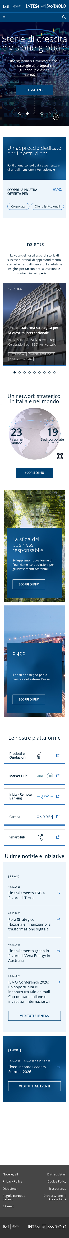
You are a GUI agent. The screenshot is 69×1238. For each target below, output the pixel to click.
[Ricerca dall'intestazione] (64, 17)
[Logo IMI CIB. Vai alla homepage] (12, 6)
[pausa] (56, 117)
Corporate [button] (18, 206)
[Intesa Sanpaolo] (47, 1226)
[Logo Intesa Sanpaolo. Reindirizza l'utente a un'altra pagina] (46, 6)
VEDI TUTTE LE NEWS (34, 1016)
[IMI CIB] (11, 1226)
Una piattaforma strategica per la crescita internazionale (33, 330)
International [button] (17, 354)
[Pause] (60, 454)
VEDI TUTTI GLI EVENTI (34, 1086)
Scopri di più (34, 473)
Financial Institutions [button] (41, 354)
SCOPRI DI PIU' (34, 90)
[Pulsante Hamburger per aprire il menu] (4, 17)
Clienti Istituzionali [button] (47, 206)
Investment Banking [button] (21, 358)
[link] (34, 324)
